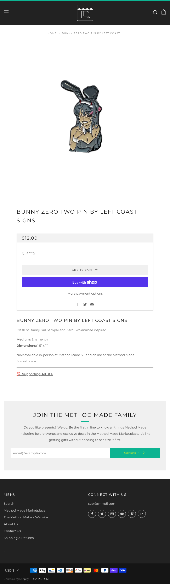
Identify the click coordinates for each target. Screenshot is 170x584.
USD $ (9, 570)
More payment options (85, 293)
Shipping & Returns (19, 538)
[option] (85, 119)
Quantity (28, 253)
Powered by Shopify (16, 578)
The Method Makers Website (26, 517)
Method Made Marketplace (24, 510)
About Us (11, 524)
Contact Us (12, 531)
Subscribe (132, 453)
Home (52, 33)
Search (9, 504)
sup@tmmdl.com (101, 504)
